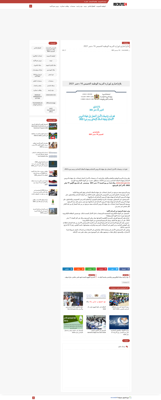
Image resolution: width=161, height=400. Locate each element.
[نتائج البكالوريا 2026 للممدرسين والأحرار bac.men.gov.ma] (73, 299)
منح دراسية (79, 6)
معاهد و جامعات (37, 85)
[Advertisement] (80, 25)
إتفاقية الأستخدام (93, 1)
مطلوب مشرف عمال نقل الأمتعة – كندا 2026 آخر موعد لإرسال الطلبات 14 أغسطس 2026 (39, 173)
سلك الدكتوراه (37, 65)
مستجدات (72, 6)
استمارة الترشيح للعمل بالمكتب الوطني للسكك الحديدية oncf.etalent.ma (40, 154)
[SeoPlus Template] (130, 397)
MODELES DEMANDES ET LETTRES (37, 96)
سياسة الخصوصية (102, 1)
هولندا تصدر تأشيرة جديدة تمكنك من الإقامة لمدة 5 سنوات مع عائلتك (39, 182)
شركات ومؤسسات (37, 70)
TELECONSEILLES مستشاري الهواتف (37, 103)
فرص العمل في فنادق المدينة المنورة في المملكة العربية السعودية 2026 (40, 211)
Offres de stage (50, 103)
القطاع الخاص (91, 6)
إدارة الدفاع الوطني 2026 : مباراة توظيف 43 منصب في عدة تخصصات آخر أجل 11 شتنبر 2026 (39, 163)
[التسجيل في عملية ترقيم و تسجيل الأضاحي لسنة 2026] (73, 322)
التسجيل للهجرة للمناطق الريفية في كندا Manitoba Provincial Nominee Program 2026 (39, 126)
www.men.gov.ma (123, 183)
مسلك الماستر (51, 85)
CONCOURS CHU (51, 95)
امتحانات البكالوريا (37, 56)
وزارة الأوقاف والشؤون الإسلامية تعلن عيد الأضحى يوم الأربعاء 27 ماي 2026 (120, 332)
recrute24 (114, 397)
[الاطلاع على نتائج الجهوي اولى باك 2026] (96, 299)
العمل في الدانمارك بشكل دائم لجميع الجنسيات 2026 (51, 49)
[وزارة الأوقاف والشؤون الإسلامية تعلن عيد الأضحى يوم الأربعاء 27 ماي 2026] (119, 322)
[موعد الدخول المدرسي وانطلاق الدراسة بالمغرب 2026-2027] (119, 299)
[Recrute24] (30, 1)
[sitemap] (33, 398)
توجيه (85, 6)
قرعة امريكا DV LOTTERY (37, 75)
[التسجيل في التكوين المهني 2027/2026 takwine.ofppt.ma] (96, 322)
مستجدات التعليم (37, 81)
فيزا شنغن (50, 74)
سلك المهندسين (51, 70)
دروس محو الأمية (54, 6)
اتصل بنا (86, 1)
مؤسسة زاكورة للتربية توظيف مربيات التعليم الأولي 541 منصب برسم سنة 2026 (40, 145)
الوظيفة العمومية (101, 6)
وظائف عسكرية (64, 6)
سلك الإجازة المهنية (51, 65)
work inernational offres (51, 110)
